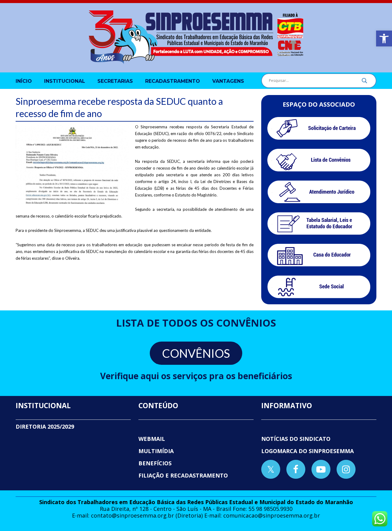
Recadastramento (172, 81)
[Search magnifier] (364, 82)
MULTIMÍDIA (156, 451)
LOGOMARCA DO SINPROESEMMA (307, 451)
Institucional (64, 81)
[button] (384, 38)
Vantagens (228, 81)
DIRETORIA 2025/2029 (45, 426)
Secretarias (115, 81)
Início (24, 81)
